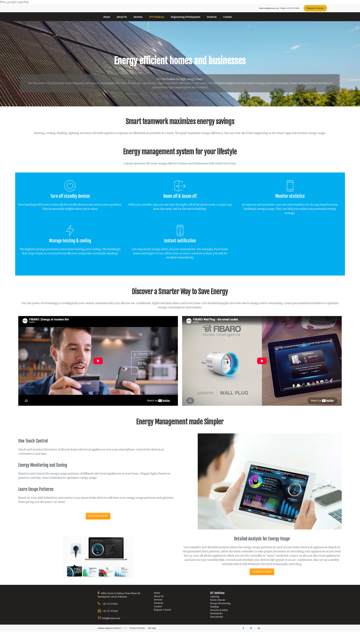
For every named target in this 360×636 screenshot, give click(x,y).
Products (158, 603)
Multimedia (216, 613)
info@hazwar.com (111, 618)
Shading (214, 606)
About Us (159, 596)
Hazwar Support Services (109, 628)
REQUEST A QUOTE (98, 516)
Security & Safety (219, 610)
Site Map (152, 628)
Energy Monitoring (220, 603)
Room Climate (217, 600)
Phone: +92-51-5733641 (289, 8)
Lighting (214, 596)
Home (157, 593)
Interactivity (216, 616)
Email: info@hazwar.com (269, 8)
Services (158, 599)
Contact (158, 606)
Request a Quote (162, 609)
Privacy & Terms (137, 628)
